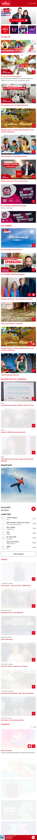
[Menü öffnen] (34, 3)
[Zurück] (32, 727)
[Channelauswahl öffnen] (32, 3)
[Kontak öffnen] (29, 3)
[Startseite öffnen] (5, 3)
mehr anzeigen (18, 554)
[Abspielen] (33, 837)
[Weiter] (35, 727)
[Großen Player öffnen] (28, 837)
